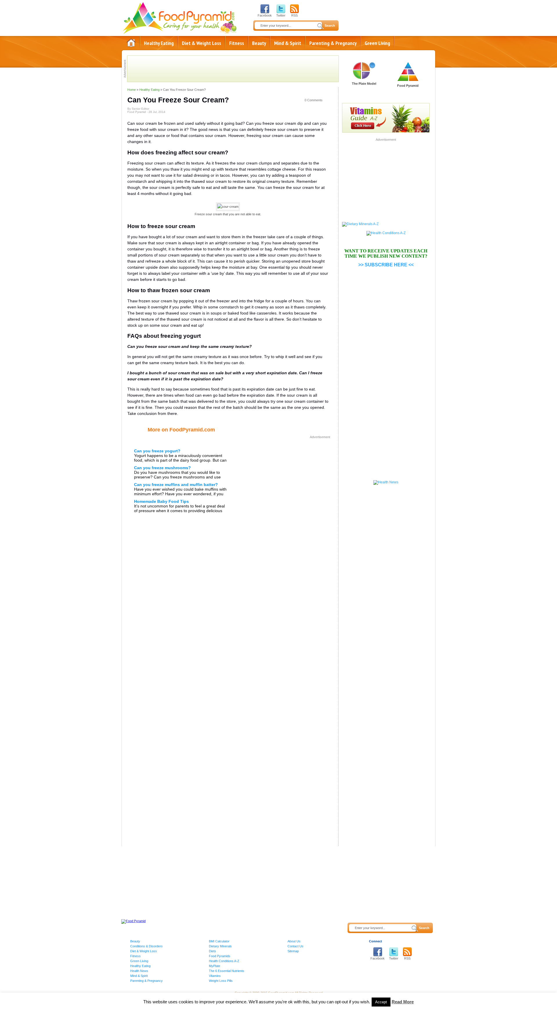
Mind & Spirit (287, 43)
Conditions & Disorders (146, 946)
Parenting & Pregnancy (333, 43)
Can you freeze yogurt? (157, 451)
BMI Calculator (219, 941)
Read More (403, 1001)
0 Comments (314, 100)
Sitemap (293, 951)
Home (131, 42)
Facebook (265, 15)
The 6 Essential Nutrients (226, 971)
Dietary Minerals (220, 946)
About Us (294, 941)
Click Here (364, 91)
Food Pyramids (219, 956)
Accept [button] (381, 1002)
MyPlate (214, 966)
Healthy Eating (159, 43)
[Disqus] (227, 612)
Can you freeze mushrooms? (162, 467)
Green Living (377, 43)
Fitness (236, 43)
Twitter (280, 15)
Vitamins (215, 976)
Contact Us (295, 946)
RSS (294, 15)
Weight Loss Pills (221, 980)
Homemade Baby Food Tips (161, 501)
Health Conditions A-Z (224, 961)
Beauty (259, 43)
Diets (212, 951)
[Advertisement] (281, 480)
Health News (139, 971)
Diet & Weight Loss (201, 43)
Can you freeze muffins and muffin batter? (176, 484)
